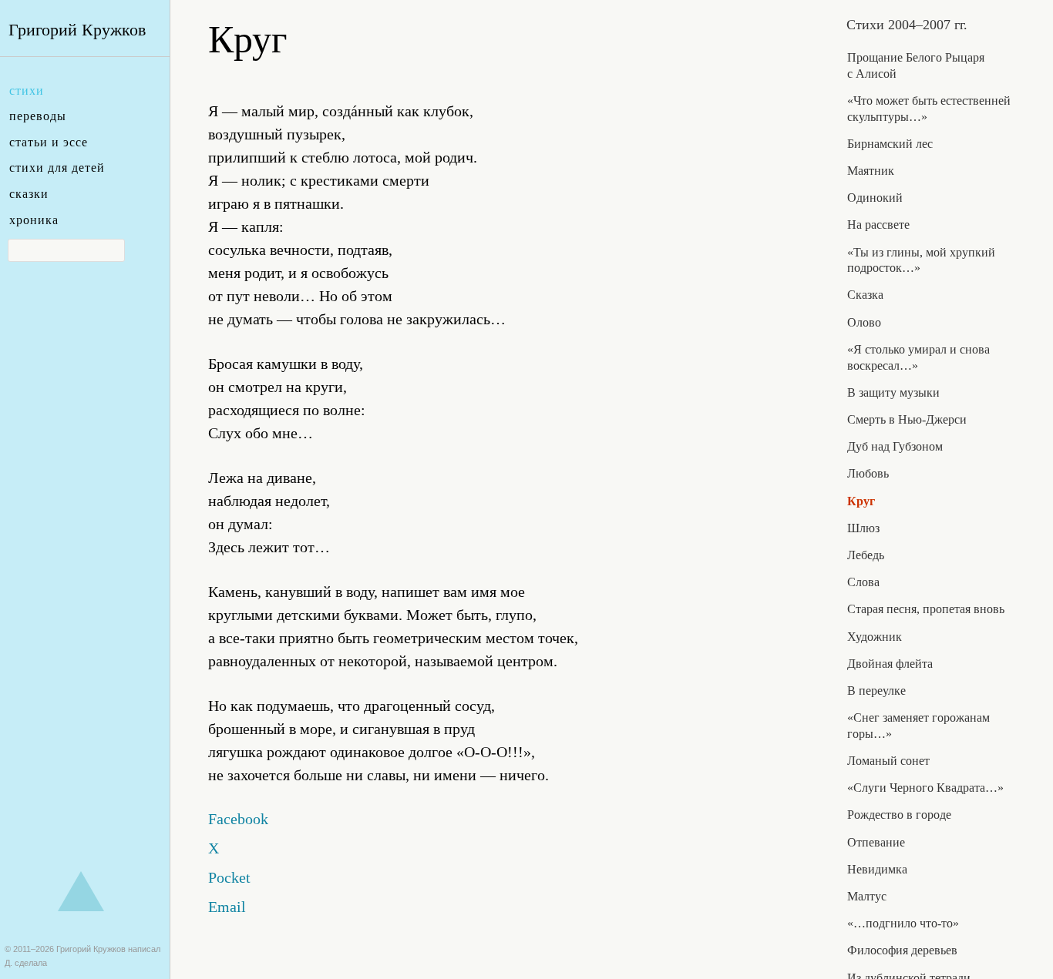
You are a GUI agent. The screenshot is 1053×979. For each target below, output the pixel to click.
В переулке (876, 690)
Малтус (866, 896)
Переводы (37, 115)
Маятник (870, 170)
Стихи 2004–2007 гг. (906, 24)
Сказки (29, 193)
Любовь (868, 473)
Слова (863, 581)
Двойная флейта (890, 663)
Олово (864, 322)
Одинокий (875, 197)
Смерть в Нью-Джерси (907, 419)
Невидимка (877, 869)
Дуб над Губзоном (895, 446)
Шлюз (863, 528)
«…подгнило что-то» (903, 923)
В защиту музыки (893, 392)
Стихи (26, 90)
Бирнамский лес (890, 143)
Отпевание (876, 842)
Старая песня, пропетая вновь (925, 608)
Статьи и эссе (48, 142)
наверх (81, 891)
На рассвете (878, 224)
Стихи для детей (57, 167)
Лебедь (865, 555)
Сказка (865, 294)
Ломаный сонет (888, 760)
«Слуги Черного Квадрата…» (925, 787)
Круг (861, 501)
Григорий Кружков (77, 29)
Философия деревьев (902, 950)
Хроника (34, 219)
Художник (874, 636)
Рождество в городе (899, 814)
